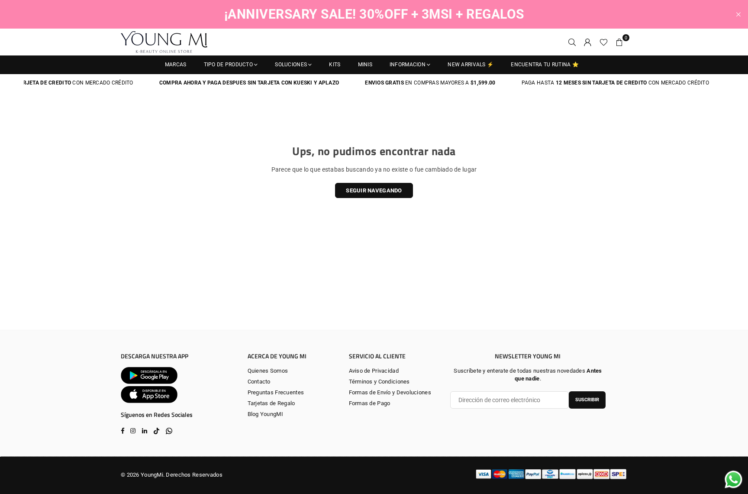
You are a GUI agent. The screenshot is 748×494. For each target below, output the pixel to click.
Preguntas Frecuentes (276, 392)
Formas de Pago (369, 403)
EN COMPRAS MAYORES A (420, 83)
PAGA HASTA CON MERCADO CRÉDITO (604, 83)
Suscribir (587, 400)
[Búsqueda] (572, 42)
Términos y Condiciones (379, 381)
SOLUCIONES (291, 65)
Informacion (408, 65)
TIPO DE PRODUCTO (228, 65)
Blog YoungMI (265, 414)
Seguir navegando (374, 190)
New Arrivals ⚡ (470, 65)
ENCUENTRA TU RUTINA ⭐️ (545, 65)
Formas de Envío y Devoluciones (390, 392)
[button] (619, 42)
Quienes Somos (268, 370)
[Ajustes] (588, 42)
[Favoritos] (604, 42)
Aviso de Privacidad (374, 370)
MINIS (365, 65)
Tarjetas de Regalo (271, 403)
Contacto (259, 381)
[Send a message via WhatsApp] (733, 479)
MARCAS (176, 65)
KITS (334, 65)
